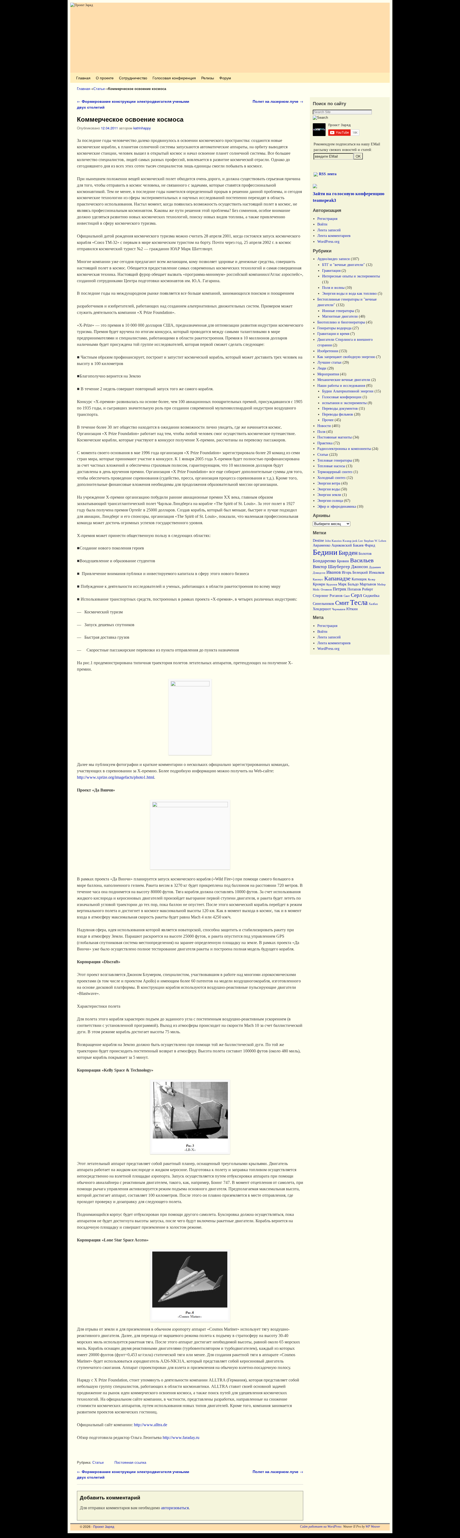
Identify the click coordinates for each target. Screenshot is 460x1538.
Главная (83, 77)
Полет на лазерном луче (278, 101)
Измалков (376, 573)
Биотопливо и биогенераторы (341, 322)
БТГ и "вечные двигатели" (343, 265)
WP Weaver (372, 1526)
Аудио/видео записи (333, 259)
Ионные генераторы (338, 311)
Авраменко (321, 545)
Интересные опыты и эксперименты (351, 276)
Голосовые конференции (342, 397)
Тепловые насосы (331, 466)
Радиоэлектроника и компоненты (344, 448)
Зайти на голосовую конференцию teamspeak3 (348, 197)
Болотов (365, 554)
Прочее (328, 420)
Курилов (331, 584)
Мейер (381, 584)
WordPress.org (328, 241)
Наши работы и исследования (341, 385)
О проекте (105, 77)
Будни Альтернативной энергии (347, 391)
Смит (342, 603)
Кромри (319, 584)
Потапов (354, 589)
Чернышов (338, 609)
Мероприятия (328, 374)
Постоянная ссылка (130, 1462)
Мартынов (368, 584)
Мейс (316, 589)
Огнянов (326, 589)
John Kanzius (333, 540)
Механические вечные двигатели (343, 380)
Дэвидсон (319, 572)
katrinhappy (142, 127)
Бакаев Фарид (364, 545)
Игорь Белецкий (355, 573)
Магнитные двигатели (340, 316)
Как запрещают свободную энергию (346, 357)
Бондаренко (324, 560)
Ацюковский (341, 545)
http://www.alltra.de (150, 1424)
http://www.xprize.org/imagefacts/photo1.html (115, 777)
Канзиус (318, 579)
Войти (322, 224)
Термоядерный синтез (334, 472)
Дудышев (375, 567)
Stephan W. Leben (375, 540)
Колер (371, 579)
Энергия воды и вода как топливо (349, 293)
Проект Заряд (103, 1526)
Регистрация (327, 218)
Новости (324, 426)
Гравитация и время (333, 333)
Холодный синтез (331, 477)
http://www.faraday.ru (181, 1437)
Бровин (343, 561)
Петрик (339, 589)
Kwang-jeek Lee (353, 540)
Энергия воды (328, 489)
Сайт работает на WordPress (321, 1526)
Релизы (207, 77)
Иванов (333, 572)
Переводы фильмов (337, 414)
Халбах (373, 603)
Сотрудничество (133, 77)
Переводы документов (340, 408)
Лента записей (329, 230)
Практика (324, 443)
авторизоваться (175, 1508)
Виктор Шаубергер (331, 566)
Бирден (348, 552)
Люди (321, 368)
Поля (321, 431)
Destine (318, 541)
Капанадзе (337, 578)
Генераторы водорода (334, 328)
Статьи (99, 88)
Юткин (352, 609)
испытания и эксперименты (344, 403)
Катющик (359, 579)
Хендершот (322, 609)
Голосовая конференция (174, 77)
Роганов (336, 596)
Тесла (359, 602)
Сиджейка (371, 596)
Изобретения (327, 351)
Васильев (361, 560)
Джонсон (359, 566)
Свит (347, 595)
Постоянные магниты (334, 437)
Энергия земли (329, 495)
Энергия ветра (328, 483)
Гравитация (331, 270)
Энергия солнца (330, 500)
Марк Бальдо (348, 584)
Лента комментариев (334, 235)
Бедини (325, 552)
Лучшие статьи (329, 362)
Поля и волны (333, 287)
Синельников (323, 604)
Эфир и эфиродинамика (336, 506)
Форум (225, 77)
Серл (356, 595)
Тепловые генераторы (334, 460)
